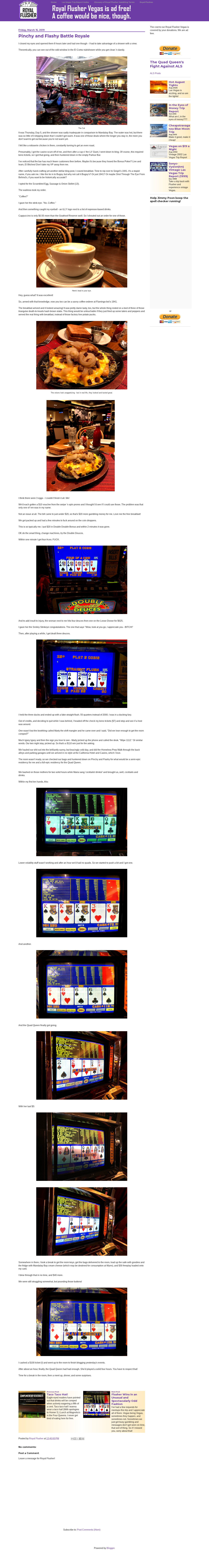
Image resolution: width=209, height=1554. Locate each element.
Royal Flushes (146, 2)
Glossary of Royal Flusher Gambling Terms (114, 2)
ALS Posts (155, 73)
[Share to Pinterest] (83, 1438)
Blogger (110, 1548)
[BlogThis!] (75, 1438)
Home (54, 2)
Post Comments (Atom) (88, 1529)
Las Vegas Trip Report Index (75, 2)
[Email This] (72, 1438)
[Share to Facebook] (80, 1438)
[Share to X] (77, 1438)
